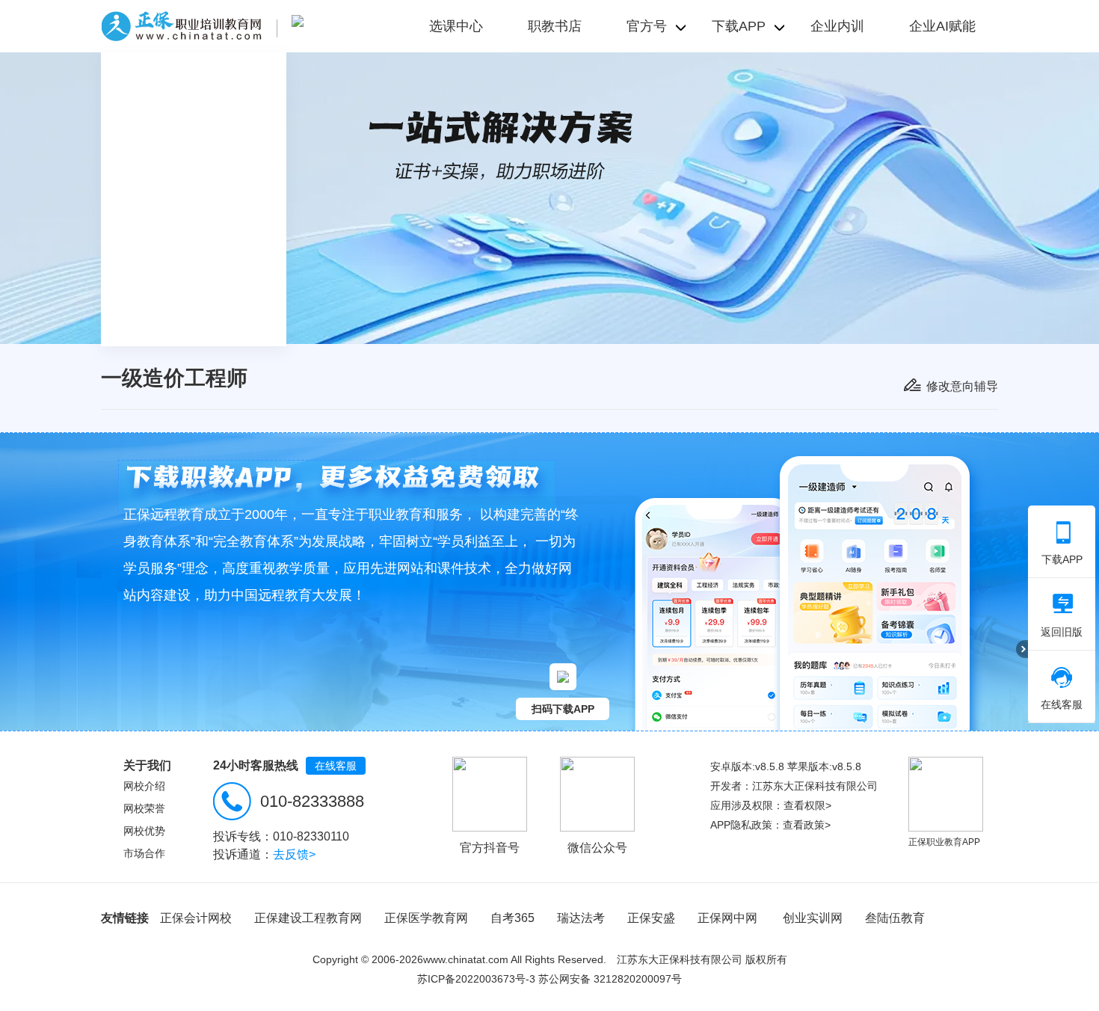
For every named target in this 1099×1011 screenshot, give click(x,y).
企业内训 (837, 26)
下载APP (1062, 559)
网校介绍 (144, 786)
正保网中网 (727, 918)
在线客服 (336, 766)
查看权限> (807, 805)
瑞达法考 (581, 918)
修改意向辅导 (962, 386)
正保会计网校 (196, 918)
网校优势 (144, 831)
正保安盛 (651, 918)
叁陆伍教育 (895, 918)
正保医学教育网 (426, 918)
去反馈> (294, 854)
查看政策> (807, 825)
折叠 (1022, 649)
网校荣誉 (144, 808)
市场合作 (144, 853)
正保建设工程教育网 (308, 918)
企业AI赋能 (942, 26)
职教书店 (555, 26)
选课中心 (456, 26)
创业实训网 (813, 918)
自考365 (512, 918)
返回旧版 (1062, 632)
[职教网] (181, 26)
